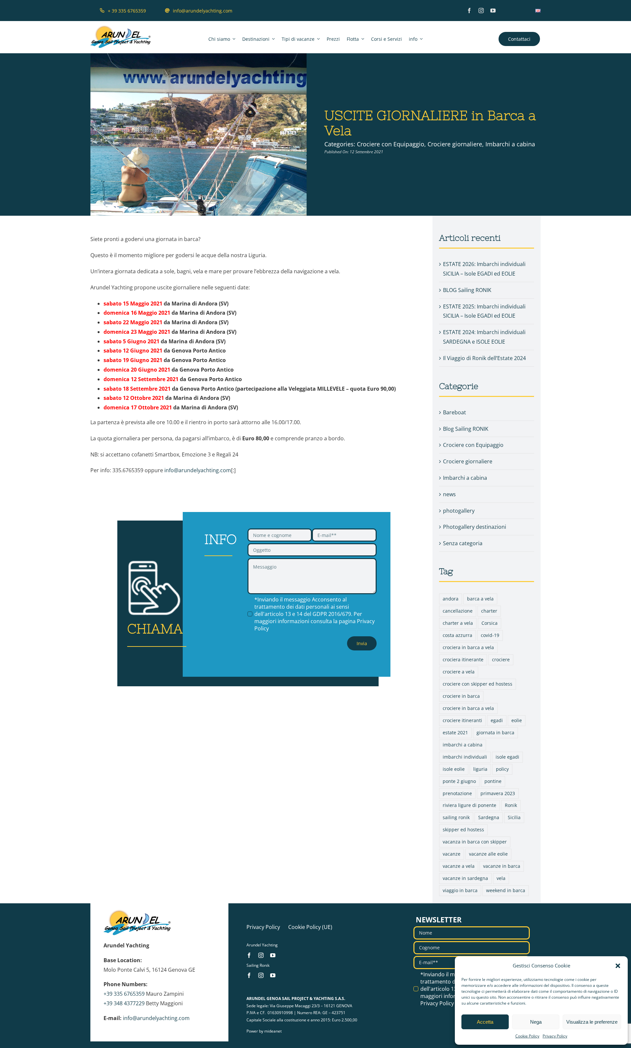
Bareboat (454, 412)
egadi (497, 720)
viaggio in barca (460, 890)
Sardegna (488, 817)
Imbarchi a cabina (510, 144)
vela (501, 878)
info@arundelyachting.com (197, 470)
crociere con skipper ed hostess (477, 684)
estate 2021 (455, 732)
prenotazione (457, 793)
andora (450, 599)
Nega (536, 1022)
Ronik (511, 805)
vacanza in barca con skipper (475, 842)
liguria (480, 769)
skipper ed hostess (463, 829)
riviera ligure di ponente (469, 805)
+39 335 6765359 (124, 993)
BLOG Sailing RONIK (467, 290)
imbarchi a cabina (462, 745)
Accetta (485, 1022)
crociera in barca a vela (468, 647)
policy (502, 769)
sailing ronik (456, 817)
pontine (493, 781)
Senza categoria (462, 543)
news (449, 494)
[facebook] (469, 10)
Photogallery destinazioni (474, 526)
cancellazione (458, 611)
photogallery (459, 510)
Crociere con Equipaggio (390, 144)
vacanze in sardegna (465, 878)
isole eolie (454, 769)
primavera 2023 (497, 793)
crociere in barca (461, 696)
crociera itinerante (463, 659)
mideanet (273, 1031)
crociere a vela (459, 672)
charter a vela (458, 623)
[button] (618, 966)
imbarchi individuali (465, 757)
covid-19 (490, 635)
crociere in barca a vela (468, 708)
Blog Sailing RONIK (465, 428)
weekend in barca (505, 890)
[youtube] (493, 10)
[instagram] (481, 10)
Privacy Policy (555, 1036)
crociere (501, 659)
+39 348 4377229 (124, 1003)
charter (489, 611)
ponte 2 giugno (459, 781)
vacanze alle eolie (488, 854)
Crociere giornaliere (455, 144)
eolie (516, 720)
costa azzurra (457, 635)
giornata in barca (495, 732)
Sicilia (514, 817)
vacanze (451, 854)
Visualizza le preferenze (592, 1022)
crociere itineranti (462, 720)
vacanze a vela (459, 866)
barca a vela (480, 599)
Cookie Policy (527, 1036)
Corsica (489, 623)
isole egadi (507, 757)
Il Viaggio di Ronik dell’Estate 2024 (484, 358)
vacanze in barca (501, 866)
